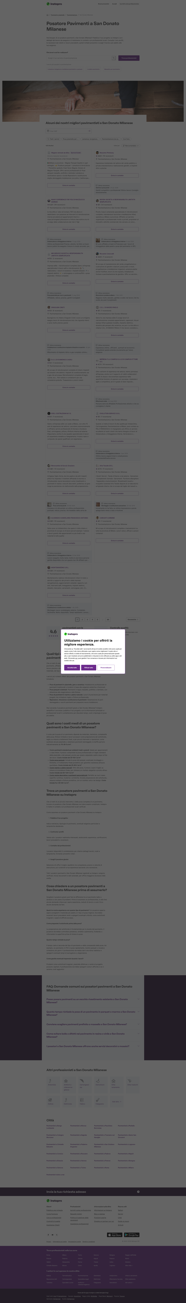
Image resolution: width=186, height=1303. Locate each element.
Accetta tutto (72, 667)
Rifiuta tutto (88, 667)
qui (76, 658)
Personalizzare (106, 667)
